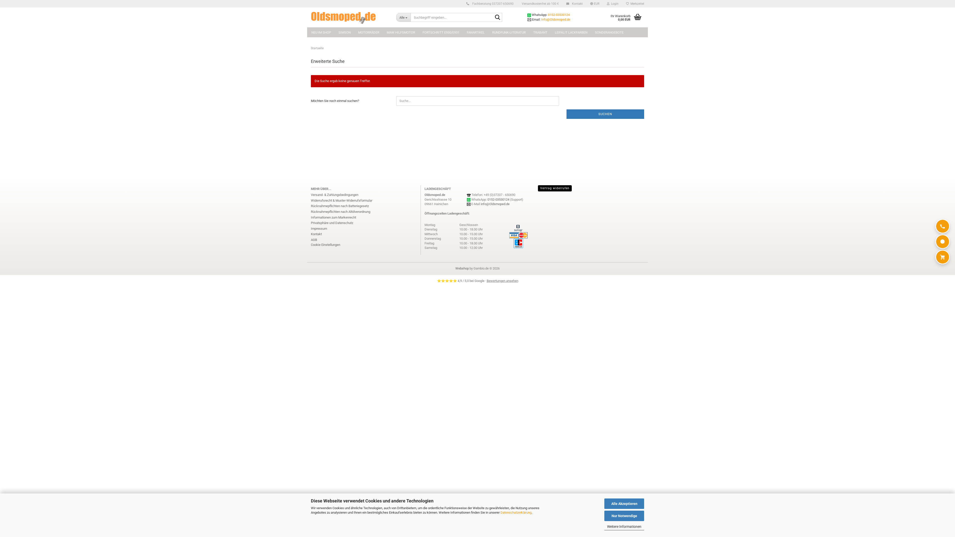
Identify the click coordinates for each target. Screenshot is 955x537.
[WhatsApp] (942, 241)
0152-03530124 (559, 15)
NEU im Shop (321, 32)
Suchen (605, 114)
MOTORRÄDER (368, 32)
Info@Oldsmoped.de (555, 19)
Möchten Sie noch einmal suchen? (335, 101)
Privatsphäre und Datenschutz (332, 223)
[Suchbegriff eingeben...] (497, 17)
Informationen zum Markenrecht (333, 217)
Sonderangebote (609, 32)
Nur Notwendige (624, 516)
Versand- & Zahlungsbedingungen (334, 195)
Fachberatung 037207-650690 (493, 3)
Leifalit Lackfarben (571, 32)
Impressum (319, 228)
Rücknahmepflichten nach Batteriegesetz (340, 206)
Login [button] (614, 3)
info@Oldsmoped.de (495, 204)
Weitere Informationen (624, 527)
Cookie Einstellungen (325, 245)
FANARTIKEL (476, 32)
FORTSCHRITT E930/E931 (441, 32)
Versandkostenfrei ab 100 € (540, 3)
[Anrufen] (942, 226)
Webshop (462, 268)
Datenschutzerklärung (515, 512)
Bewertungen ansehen (502, 281)
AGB (314, 240)
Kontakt (577, 3)
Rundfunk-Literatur (509, 32)
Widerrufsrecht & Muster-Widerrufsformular (341, 200)
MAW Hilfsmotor (401, 32)
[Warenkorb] (942, 257)
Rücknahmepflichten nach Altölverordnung (340, 212)
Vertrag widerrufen (555, 188)
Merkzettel (636, 3)
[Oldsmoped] (350, 17)
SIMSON (344, 32)
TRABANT (540, 32)
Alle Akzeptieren (624, 504)
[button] (594, 3)
